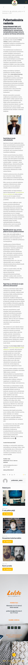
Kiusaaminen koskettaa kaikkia (11, 538)
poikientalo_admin (16, 11)
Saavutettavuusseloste (14, 637)
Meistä (4, 661)
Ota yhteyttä (14, 662)
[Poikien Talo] (14, 2)
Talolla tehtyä (16, 661)
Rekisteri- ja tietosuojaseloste (14, 635)
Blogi (23, 661)
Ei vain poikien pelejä (8, 510)
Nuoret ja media (7, 566)
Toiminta (10, 661)
